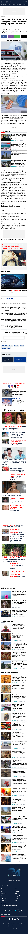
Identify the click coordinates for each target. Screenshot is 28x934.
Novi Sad (17, 903)
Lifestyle (14, 405)
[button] (13, 281)
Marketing (22, 924)
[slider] (13, 284)
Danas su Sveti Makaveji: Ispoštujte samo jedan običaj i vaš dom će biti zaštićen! (19, 654)
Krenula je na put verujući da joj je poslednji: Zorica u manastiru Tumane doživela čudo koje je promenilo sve (19, 645)
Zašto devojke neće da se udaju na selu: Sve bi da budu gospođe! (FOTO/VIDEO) (19, 636)
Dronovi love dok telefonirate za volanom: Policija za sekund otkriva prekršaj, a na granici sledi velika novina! (19, 762)
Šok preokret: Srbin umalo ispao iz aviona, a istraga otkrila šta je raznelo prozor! (19, 744)
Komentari (22, 303)
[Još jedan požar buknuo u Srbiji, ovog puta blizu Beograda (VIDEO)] (6, 811)
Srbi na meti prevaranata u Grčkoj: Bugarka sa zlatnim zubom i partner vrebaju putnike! (18, 136)
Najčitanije (14, 303)
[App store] (8, 910)
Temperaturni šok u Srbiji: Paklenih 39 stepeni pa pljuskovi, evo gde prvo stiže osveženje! (19, 847)
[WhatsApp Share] (17, 36)
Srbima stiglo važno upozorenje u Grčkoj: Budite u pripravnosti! (19, 153)
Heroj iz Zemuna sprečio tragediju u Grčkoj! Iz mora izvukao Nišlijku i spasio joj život (19, 593)
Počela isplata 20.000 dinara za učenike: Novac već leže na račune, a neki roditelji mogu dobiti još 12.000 (19, 856)
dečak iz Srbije (6, 348)
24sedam (3, 292)
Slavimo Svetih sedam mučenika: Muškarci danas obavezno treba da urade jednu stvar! (19, 715)
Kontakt (10, 924)
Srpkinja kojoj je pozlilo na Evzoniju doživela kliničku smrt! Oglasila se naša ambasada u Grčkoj (19, 612)
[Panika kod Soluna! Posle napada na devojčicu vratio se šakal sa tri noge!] (6, 604)
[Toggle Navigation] (26, 1)
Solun (22, 346)
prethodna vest (17, 390)
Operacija (4, 346)
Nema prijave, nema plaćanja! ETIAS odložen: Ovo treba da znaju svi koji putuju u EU (19, 828)
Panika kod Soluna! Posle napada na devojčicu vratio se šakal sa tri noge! (19, 602)
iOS (12, 290)
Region (17, 898)
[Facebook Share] (4, 36)
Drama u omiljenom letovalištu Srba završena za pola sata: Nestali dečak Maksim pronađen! (19, 837)
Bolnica (16, 346)
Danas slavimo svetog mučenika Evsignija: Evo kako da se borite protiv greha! (19, 800)
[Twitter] (15, 386)
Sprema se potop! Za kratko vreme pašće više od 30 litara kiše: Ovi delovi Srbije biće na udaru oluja (19, 781)
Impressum (16, 924)
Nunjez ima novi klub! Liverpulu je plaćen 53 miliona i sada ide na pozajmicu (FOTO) (14, 326)
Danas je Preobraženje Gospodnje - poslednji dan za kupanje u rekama (19, 687)
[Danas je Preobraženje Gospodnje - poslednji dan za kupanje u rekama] (6, 689)
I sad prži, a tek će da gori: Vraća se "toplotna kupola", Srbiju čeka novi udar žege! (19, 791)
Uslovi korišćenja (9, 928)
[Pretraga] (23, 2)
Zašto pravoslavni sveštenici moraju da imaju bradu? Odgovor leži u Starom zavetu (13, 247)
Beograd (17, 896)
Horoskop (17, 901)
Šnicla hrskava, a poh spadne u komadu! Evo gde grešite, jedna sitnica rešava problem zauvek (16, 315)
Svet (13, 396)
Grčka (10, 346)
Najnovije (3, 4)
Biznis (16, 889)
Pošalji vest (9, 926)
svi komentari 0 (7, 359)
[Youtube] (18, 386)
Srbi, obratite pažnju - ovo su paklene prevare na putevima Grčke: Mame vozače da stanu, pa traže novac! (18, 162)
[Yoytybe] (15, 919)
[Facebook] (9, 386)
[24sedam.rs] (6, 2)
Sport (20, 4)
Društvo (9, 16)
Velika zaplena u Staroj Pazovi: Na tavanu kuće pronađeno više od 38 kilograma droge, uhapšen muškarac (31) (16, 332)
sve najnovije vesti (14, 338)
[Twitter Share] (24, 36)
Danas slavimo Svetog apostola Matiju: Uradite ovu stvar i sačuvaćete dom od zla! (19, 697)
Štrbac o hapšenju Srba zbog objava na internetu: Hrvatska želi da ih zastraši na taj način (16, 309)
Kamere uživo (10, 4)
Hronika (3, 898)
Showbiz (25, 4)
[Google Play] (19, 910)
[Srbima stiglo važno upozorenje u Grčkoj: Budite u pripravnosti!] (6, 155)
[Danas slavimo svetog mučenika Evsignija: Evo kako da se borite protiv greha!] (6, 801)
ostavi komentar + (19, 358)
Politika (16, 4)
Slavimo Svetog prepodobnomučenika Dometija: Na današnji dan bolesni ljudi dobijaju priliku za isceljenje (19, 734)
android (17, 290)
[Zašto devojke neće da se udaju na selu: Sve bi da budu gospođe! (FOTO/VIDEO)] (6, 637)
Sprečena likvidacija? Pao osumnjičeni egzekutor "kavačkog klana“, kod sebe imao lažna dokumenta (15, 321)
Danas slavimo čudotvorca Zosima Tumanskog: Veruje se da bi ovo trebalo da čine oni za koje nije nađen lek (19, 664)
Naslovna (3, 16)
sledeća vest (16, 398)
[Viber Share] (11, 36)
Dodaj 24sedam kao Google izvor (15, 40)
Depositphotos (19, 928)
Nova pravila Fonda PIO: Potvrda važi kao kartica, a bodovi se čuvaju (19, 818)
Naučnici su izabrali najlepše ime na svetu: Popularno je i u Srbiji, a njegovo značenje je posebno (18, 626)
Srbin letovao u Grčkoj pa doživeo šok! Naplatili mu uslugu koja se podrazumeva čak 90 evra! (18, 145)
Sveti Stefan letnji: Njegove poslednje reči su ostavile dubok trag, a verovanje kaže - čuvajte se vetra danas (19, 678)
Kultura (17, 891)
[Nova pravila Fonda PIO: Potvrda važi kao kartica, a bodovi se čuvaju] (6, 820)
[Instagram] (12, 386)
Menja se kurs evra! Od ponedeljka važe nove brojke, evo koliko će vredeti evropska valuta (18, 725)
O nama (5, 924)
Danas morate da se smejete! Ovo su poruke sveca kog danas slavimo (19, 753)
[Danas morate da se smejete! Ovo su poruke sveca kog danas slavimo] (6, 754)
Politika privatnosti (17, 926)
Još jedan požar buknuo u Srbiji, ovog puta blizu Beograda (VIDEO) (19, 809)
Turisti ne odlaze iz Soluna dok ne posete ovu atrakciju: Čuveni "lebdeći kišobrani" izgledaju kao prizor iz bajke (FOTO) (18, 402)
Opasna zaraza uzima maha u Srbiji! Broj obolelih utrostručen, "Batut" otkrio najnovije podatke (18, 706)
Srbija (16, 893)
